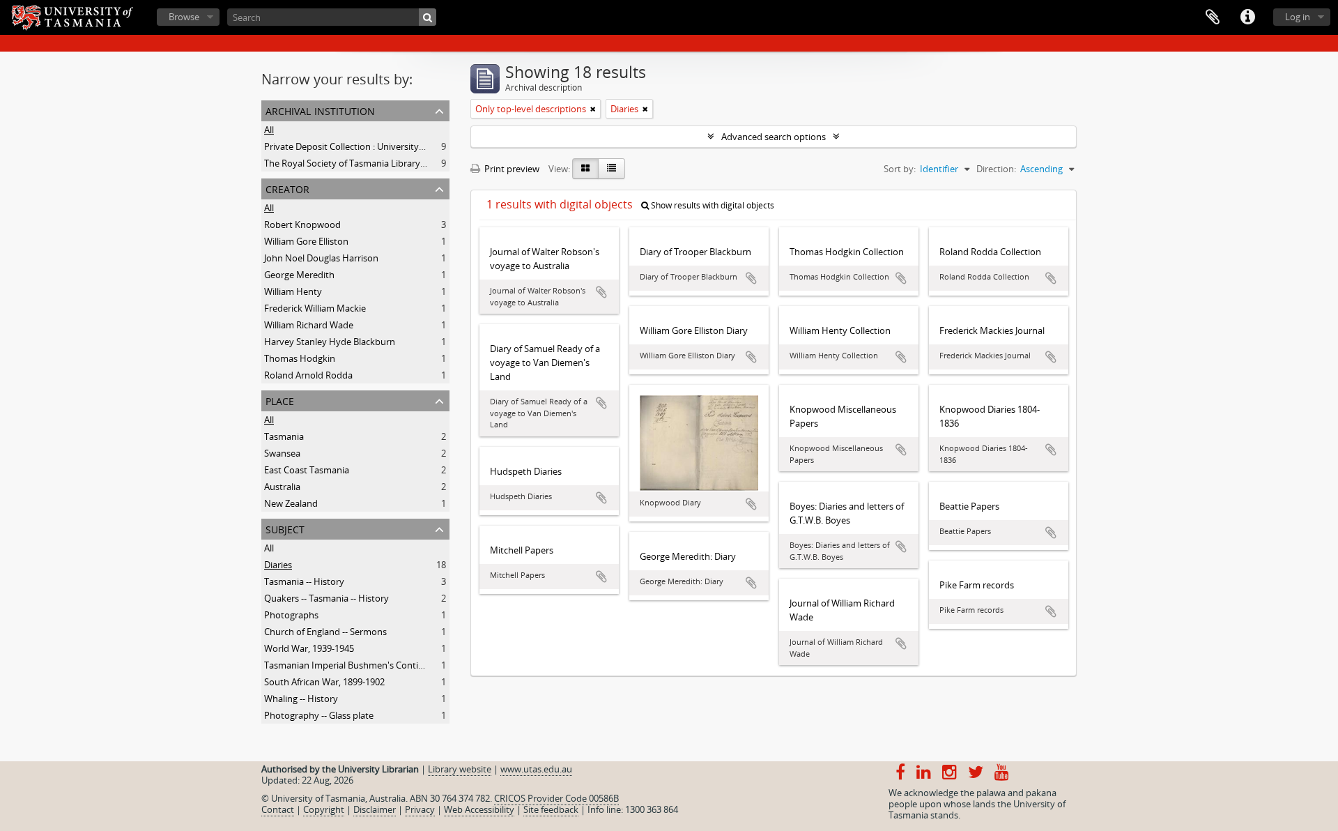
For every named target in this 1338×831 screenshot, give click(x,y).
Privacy (420, 809)
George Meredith (299, 274)
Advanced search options (773, 136)
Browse (184, 16)
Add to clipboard (601, 292)
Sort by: (900, 168)
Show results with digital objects (711, 205)
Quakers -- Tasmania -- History (326, 598)
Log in (1297, 16)
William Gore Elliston (306, 241)
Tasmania (284, 436)
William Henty (293, 291)
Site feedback (550, 809)
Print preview (510, 168)
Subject (285, 528)
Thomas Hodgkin (299, 358)
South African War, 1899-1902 (324, 682)
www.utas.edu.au (536, 769)
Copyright (323, 809)
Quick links (1247, 17)
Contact (277, 809)
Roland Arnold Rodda (308, 375)
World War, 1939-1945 (309, 648)
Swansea (282, 453)
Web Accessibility (479, 809)
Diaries (278, 564)
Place (280, 399)
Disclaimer (374, 809)
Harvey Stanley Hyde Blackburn (329, 341)
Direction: (996, 168)
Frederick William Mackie (315, 308)
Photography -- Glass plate (319, 715)
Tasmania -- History (304, 581)
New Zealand (291, 503)
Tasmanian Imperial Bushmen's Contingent (353, 665)
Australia (282, 486)
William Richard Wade (308, 325)
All (269, 129)
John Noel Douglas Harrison (321, 258)
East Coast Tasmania (306, 470)
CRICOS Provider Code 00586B (556, 798)
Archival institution (320, 109)
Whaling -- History (301, 698)
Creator (287, 187)
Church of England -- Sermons (325, 631)
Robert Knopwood (302, 224)
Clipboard (1212, 17)
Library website (459, 769)
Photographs (291, 615)
